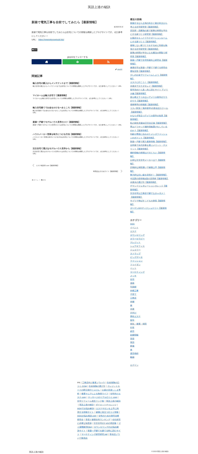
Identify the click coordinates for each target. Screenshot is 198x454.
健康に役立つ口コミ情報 (107, 412)
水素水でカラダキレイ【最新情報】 (146, 86)
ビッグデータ (136, 257)
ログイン (134, 365)
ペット (133, 268)
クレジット (135, 242)
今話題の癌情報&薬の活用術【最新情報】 (149, 178)
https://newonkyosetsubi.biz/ (51, 39)
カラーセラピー (137, 239)
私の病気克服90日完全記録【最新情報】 (149, 123)
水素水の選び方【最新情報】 (143, 182)
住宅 (35, 49)
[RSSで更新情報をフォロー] (108, 61)
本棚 (132, 302)
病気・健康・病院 (138, 324)
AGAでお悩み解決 (85, 408)
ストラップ (135, 254)
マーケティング (137, 272)
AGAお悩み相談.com (86, 416)
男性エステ (135, 316)
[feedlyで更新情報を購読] (77, 61)
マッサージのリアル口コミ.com (102, 397)
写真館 (133, 287)
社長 (132, 327)
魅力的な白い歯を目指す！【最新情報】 (148, 175)
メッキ (133, 276)
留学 (132, 320)
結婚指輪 (134, 335)
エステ (133, 231)
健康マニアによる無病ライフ (94, 394)
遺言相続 (134, 353)
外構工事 (134, 291)
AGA (132, 224)
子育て (133, 294)
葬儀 (132, 346)
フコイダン (135, 265)
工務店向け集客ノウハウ (93, 382)
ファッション (136, 261)
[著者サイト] (47, 61)
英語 (132, 342)
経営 (132, 331)
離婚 (132, 357)
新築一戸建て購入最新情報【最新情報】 (148, 141)
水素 (132, 309)
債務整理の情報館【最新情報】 (144, 104)
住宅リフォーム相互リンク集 (90, 401)
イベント (134, 228)
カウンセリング (137, 235)
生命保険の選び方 (97, 386)
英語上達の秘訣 (113, 401)
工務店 (133, 298)
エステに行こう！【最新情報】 (144, 82)
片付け (133, 313)
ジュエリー (135, 250)
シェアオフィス (137, 246)
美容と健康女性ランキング (97, 419)
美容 (132, 339)
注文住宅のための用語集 (105, 423)
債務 (132, 283)
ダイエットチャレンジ (106, 405)
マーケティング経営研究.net (94, 434)
